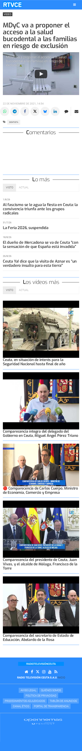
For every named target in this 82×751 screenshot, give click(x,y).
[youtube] (49, 672)
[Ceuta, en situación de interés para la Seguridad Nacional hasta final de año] (41, 329)
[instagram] (43, 672)
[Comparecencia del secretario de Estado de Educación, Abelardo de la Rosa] (41, 605)
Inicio (61, 677)
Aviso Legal (28, 690)
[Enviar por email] (76, 111)
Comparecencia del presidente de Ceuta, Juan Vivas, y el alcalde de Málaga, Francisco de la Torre (40, 563)
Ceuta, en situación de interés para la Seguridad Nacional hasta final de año (34, 361)
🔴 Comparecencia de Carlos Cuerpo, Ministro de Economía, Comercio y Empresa (40, 490)
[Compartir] (4, 111)
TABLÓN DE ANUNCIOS (63, 700)
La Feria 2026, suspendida (25, 227)
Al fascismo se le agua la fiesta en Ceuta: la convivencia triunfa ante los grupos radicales (40, 209)
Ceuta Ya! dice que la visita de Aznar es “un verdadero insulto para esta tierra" (40, 263)
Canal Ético (21, 706)
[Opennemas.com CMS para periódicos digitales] (43, 721)
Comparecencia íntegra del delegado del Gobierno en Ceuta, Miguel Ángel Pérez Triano (40, 433)
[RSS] (55, 672)
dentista (13, 122)
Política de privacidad (41, 695)
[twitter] (37, 672)
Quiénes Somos (51, 690)
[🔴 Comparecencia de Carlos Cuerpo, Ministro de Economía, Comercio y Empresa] (41, 465)
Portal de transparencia (51, 706)
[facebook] (32, 672)
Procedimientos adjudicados (25, 700)
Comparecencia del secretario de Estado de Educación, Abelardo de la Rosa (38, 637)
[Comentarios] (66, 111)
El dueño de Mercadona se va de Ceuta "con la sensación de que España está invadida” (40, 244)
